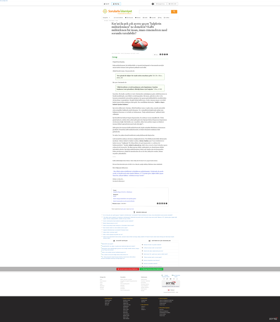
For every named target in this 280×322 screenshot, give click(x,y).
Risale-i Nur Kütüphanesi (164, 311)
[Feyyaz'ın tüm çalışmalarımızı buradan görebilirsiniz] (273, 318)
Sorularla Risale (144, 300)
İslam (101, 284)
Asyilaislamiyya (126, 306)
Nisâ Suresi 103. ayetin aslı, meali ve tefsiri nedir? (156, 254)
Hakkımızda (144, 279)
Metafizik (102, 285)
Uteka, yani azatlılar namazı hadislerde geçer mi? (114, 252)
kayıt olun (131, 209)
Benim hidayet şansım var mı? (110, 223)
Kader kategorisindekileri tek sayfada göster (124, 198)
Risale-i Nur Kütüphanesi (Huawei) (166, 301)
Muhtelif (102, 287)
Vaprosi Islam (125, 307)
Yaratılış (102, 289)
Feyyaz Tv (143, 306)
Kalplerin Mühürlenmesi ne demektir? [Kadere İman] (115, 230)
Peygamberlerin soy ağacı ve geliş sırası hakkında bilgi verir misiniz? (118, 246)
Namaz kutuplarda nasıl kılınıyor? (152, 260)
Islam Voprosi (125, 301)
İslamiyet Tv (143, 309)
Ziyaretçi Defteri (145, 284)
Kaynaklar (143, 282)
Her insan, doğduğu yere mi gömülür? (153, 266)
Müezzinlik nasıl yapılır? (107, 243)
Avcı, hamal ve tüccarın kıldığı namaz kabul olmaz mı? (115, 254)
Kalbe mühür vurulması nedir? (110, 232)
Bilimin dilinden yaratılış (126, 279)
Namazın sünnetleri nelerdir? (151, 263)
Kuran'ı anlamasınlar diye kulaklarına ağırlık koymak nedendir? (118, 221)
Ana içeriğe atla (4, 0)
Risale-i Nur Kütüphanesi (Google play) (166, 300)
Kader (117, 20)
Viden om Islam (126, 309)
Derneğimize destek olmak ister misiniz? (170, 286)
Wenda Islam (125, 312)
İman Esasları (111, 20)
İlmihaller (122, 288)
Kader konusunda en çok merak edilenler (124, 201)
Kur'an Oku (162, 309)
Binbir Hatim (107, 303)
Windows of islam (126, 315)
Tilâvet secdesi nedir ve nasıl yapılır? (153, 257)
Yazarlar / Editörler (145, 281)
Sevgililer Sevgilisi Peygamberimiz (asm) (128, 281)
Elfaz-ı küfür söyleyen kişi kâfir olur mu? (113, 234)
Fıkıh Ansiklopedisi (124, 283)
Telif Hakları (144, 289)
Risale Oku (143, 301)
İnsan (101, 282)
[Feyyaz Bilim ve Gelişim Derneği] (171, 283)
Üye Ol (107, 4)
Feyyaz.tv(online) (163, 314)
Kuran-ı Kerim (107, 301)
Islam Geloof (125, 310)
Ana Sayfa (106, 20)
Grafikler (167, 17)
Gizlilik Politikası (145, 287)
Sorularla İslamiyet (108, 300)
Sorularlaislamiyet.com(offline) (165, 312)
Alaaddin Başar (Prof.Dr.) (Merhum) (122, 192)
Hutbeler (122, 287)
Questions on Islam (126, 300)
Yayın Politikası (144, 285)
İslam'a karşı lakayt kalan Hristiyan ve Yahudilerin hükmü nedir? (118, 225)
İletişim (142, 290)
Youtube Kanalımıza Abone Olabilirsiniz (128, 269)
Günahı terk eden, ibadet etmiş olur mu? (153, 251)
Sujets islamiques (126, 318)
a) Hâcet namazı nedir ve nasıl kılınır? (153, 247)
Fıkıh (101, 279)
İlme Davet (107, 304)
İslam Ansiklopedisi (125, 290)
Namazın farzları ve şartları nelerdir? (152, 244)
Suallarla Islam (125, 303)
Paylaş (156, 54)
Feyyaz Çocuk (162, 304)
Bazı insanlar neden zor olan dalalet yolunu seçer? (115, 227)
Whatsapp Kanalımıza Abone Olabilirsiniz (152, 269)
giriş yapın (123, 209)
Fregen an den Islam (126, 304)
